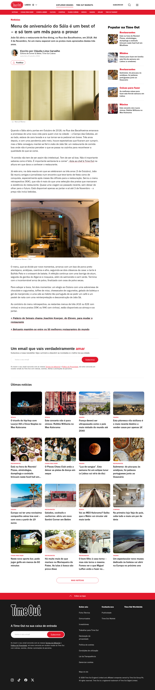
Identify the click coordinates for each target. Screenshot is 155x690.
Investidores (84, 625)
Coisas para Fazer (27, 12)
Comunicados (84, 619)
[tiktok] (19, 680)
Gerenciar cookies (86, 663)
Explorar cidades (64, 5)
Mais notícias (77, 581)
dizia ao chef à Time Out (81, 161)
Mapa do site (83, 672)
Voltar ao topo (80, 596)
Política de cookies (86, 645)
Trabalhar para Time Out (89, 630)
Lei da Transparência (87, 657)
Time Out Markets (84, 5)
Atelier (100, 12)
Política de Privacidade (70, 367)
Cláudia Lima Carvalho (47, 51)
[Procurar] (129, 4)
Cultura (53, 12)
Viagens (92, 12)
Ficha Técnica (84, 613)
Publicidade (106, 613)
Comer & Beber (41, 12)
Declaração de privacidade (84, 637)
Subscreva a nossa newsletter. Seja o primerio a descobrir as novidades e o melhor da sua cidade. (50, 353)
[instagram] (12, 680)
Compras (61, 12)
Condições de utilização (88, 651)
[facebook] (25, 680)
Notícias (15, 12)
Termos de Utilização (53, 367)
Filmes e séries (73, 12)
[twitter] (32, 680)
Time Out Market (111, 12)
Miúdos (84, 12)
